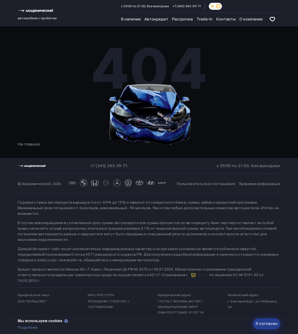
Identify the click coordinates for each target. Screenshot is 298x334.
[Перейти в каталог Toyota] (139, 183)
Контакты (226, 19)
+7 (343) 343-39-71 (187, 6)
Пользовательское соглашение (206, 184)
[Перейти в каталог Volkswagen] (128, 183)
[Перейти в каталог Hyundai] (150, 183)
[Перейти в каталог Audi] (72, 183)
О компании (251, 19)
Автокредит (156, 19)
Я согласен (267, 323)
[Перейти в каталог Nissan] (106, 183)
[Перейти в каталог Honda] (94, 183)
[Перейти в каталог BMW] (83, 183)
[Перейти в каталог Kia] (162, 183)
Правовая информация (259, 184)
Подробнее (27, 327)
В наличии (131, 19)
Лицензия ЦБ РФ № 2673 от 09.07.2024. (139, 269)
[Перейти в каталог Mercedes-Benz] (117, 183)
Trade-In (204, 19)
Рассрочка (182, 19)
